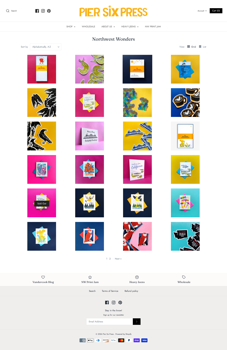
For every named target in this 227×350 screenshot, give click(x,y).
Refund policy (131, 291)
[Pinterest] (49, 11)
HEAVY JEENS (130, 26)
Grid (194, 46)
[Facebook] (37, 11)
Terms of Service (110, 291)
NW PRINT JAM (153, 26)
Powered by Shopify (123, 334)
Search (92, 291)
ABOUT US (108, 26)
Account (201, 10)
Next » (118, 258)
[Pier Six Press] (113, 11)
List (204, 46)
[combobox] (45, 46)
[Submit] (137, 321)
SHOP (71, 26)
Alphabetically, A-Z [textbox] (41, 46)
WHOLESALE (88, 26)
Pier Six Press (108, 334)
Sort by (24, 46)
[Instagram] (43, 11)
